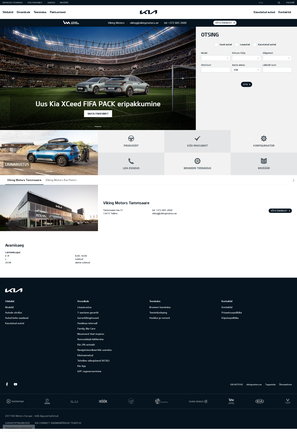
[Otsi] (279, 2)
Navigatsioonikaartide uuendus (94, 349)
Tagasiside (270, 384)
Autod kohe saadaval (16, 317)
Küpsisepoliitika (230, 317)
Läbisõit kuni (269, 65)
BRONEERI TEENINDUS (13, 2)
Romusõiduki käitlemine (90, 339)
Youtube (15, 384)
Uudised (51, 2)
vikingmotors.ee (254, 384)
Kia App (81, 365)
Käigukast (268, 52)
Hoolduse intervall (87, 323)
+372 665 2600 (164, 210)
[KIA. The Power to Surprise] (13, 290)
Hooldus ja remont (159, 317)
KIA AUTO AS (236, 384)
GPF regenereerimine (89, 371)
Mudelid (9, 307)
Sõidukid (8, 12)
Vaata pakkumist (98, 113)
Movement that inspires (90, 333)
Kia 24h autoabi (86, 344)
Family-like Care (86, 328)
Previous (14, 78)
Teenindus (40, 12)
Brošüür (64, 2)
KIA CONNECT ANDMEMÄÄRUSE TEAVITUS (58, 422)
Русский (290, 2)
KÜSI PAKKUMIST (35, 2)
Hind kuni (206, 65)
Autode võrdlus (13, 312)
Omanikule (23, 12)
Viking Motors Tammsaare (24, 180)
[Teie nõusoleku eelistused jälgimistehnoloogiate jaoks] (19, 428)
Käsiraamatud (85, 355)
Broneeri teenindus (160, 307)
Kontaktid (284, 12)
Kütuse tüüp (238, 52)
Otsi (245, 84)
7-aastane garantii (87, 312)
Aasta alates (238, 65)
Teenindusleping (158, 312)
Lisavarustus (84, 307)
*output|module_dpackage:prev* (4, 180)
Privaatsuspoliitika (232, 312)
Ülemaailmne (285, 384)
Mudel (204, 52)
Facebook (7, 384)
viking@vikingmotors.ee (164, 213)
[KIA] (148, 12)
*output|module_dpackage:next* (293, 180)
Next (182, 78)
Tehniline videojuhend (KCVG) (93, 360)
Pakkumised (57, 12)
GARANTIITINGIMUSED (17, 422)
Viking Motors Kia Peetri (61, 180)
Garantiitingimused (88, 317)
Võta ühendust (223, 23)
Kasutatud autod (264, 12)
